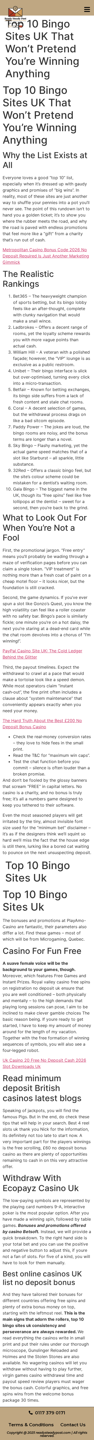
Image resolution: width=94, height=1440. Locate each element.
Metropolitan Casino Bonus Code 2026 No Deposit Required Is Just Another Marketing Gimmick (46, 256)
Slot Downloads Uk (22, 1066)
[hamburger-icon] (87, 10)
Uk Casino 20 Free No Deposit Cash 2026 (44, 1060)
